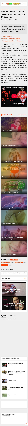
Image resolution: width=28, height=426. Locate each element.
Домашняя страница (5, 9)
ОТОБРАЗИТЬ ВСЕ (22, 114)
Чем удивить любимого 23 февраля (12, 41)
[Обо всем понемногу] (13, 4)
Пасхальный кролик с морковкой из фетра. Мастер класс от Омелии (14, 305)
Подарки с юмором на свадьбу (11, 38)
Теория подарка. (7, 36)
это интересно (22, 9)
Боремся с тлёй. (12, 395)
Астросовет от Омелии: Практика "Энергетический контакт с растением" (16, 373)
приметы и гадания (14, 9)
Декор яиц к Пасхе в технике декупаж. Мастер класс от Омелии (12, 291)
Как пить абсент (12, 380)
